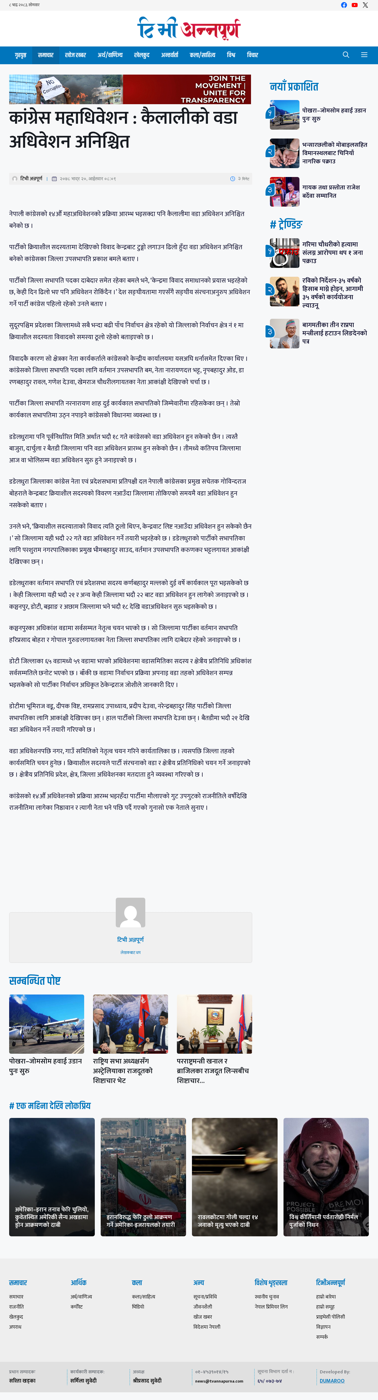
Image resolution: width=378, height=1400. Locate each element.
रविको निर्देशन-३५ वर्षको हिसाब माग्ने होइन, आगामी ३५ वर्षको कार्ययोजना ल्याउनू (332, 293)
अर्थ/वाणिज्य (110, 55)
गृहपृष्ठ (20, 55)
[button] (346, 55)
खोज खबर (75, 55)
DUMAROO (332, 1381)
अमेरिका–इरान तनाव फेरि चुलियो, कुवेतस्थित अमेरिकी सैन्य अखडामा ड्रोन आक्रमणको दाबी (52, 1217)
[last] (130, 91)
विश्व (231, 55)
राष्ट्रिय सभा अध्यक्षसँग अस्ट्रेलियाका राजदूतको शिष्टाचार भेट (123, 1071)
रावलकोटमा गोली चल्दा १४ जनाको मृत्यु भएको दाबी (228, 1221)
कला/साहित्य (202, 55)
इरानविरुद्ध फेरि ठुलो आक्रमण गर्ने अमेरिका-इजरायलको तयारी (141, 1221)
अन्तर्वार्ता (169, 55)
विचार (252, 55)
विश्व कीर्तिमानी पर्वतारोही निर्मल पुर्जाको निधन (323, 1221)
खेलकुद (141, 55)
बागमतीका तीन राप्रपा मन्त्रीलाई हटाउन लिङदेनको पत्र (334, 333)
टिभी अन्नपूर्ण (31, 179)
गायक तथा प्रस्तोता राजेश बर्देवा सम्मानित (331, 191)
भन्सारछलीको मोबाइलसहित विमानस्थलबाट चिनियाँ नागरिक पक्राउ (334, 153)
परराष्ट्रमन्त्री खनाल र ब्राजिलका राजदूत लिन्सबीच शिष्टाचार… (213, 1071)
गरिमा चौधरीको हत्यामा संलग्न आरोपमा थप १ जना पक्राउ (332, 253)
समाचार (45, 55)
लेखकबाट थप (130, 952)
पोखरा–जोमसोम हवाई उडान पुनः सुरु (45, 1066)
